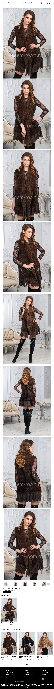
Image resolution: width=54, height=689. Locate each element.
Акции (7, 677)
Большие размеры (10, 676)
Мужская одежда (10, 674)
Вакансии (44, 674)
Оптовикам (26, 672)
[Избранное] (46, 3)
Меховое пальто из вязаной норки (8, 657)
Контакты (44, 676)
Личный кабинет (45, 672)
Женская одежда (8, 7)
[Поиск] (41, 3)
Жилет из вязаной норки (7, 622)
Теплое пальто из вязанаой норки (26, 657)
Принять (27, 687)
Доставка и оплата (28, 674)
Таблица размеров (28, 676)
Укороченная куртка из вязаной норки (43, 657)
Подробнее (37, 685)
